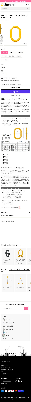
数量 (2, 71)
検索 (2, 371)
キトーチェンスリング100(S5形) (15, 271)
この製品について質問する (8, 216)
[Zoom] (25, 43)
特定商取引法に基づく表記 (7, 370)
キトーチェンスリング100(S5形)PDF (9, 208)
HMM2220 (4, 60)
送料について (4, 212)
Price (2, 64)
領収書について (4, 366)
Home (2, 12)
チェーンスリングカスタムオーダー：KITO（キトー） (15, 200)
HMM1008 (20, 52)
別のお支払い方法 (15, 95)
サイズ (3, 49)
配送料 (7, 84)
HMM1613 (11, 56)
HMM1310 (4, 56)
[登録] (26, 308)
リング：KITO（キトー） (9, 204)
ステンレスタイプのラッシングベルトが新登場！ (15, 1)
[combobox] (15, 8)
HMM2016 (19, 56)
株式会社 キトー (14, 245)
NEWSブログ (4, 364)
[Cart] (25, 4)
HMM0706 (4, 52)
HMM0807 (12, 52)
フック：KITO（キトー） (9, 202)
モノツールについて (5, 368)
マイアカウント (4, 374)
